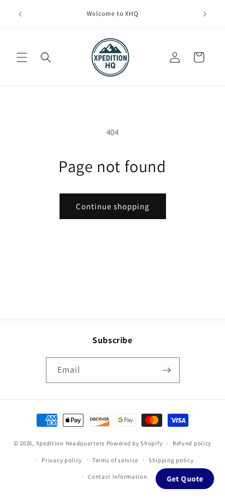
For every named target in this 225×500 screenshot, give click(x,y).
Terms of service (115, 460)
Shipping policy (171, 460)
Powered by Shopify (134, 443)
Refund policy (192, 443)
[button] (22, 57)
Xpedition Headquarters (70, 443)
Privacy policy (62, 460)
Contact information (117, 476)
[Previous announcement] (20, 14)
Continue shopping (113, 206)
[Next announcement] (205, 14)
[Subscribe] (167, 370)
